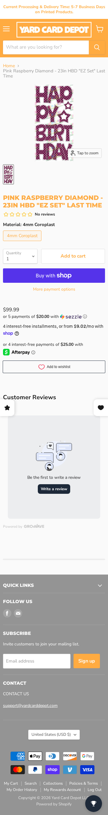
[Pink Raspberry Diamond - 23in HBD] (8, 174)
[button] (54, 316)
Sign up (86, 661)
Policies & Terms (83, 783)
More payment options (54, 289)
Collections (53, 783)
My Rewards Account (62, 789)
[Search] (97, 47)
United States (51, 734)
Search (31, 783)
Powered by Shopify (54, 804)
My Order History (22, 789)
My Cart (11, 783)
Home (9, 65)
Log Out (95, 789)
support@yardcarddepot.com (30, 705)
